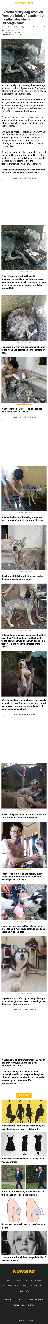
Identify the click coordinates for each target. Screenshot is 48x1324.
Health (29, 1280)
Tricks (20, 1291)
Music (17, 1286)
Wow (28, 1291)
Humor (38, 1280)
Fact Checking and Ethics (24, 1305)
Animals (10, 1280)
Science (34, 1286)
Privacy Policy (36, 1300)
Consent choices (24, 1320)
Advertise (9, 1300)
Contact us (22, 1300)
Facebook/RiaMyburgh (24, 271)
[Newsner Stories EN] (24, 3)
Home (3, 27)
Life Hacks (7, 1286)
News (10, 27)
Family (20, 1280)
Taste (42, 1286)
